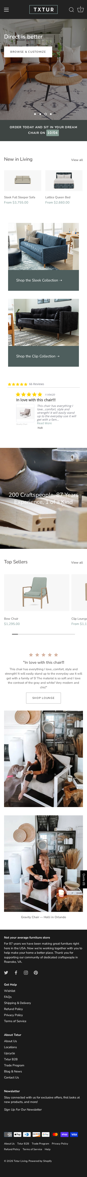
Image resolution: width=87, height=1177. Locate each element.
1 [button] (35, 114)
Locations (10, 1047)
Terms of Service (15, 1021)
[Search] (71, 10)
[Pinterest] (36, 972)
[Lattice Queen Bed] (64, 180)
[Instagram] (26, 972)
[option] (43, 69)
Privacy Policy (13, 1015)
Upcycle (9, 1053)
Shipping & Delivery (17, 1003)
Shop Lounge (43, 698)
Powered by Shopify (40, 1161)
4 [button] (51, 114)
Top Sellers (16, 562)
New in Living (18, 159)
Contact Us (11, 1077)
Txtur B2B (11, 1059)
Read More (35, 431)
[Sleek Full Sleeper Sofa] (22, 180)
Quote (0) (84, 879)
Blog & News (13, 1071)
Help (47, 1149)
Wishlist (9, 991)
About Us (10, 1041)
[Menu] (6, 9)
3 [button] (45, 114)
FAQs (8, 997)
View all (77, 160)
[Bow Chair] (36, 592)
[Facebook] (16, 972)
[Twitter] (6, 972)
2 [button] (40, 114)
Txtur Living (20, 1161)
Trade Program (14, 1065)
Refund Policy (13, 1009)
